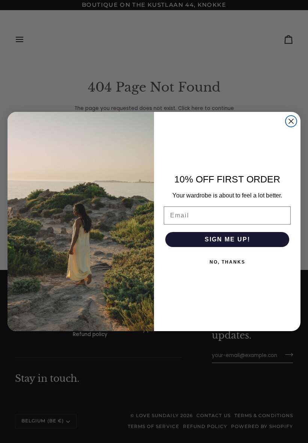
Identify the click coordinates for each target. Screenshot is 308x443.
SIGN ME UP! (227, 239)
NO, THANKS (227, 262)
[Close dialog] (291, 121)
